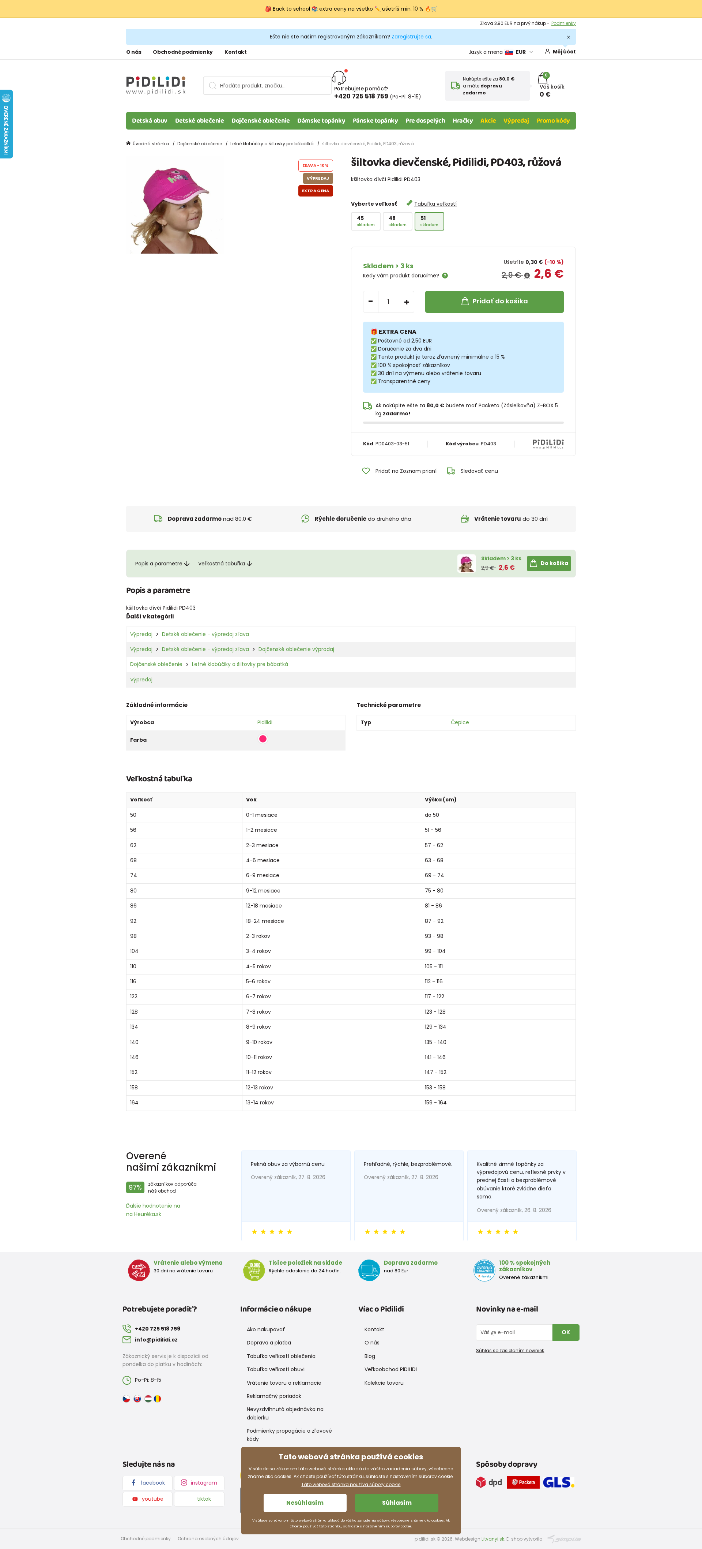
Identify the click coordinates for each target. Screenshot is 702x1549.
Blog (370, 1356)
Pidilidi (264, 722)
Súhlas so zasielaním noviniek (510, 1350)
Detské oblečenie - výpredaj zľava (205, 634)
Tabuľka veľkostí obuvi (276, 1369)
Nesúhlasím (305, 1503)
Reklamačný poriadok (274, 1396)
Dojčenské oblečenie (260, 121)
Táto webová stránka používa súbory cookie (350, 1484)
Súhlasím (397, 1503)
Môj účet (564, 51)
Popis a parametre (158, 563)
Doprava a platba (269, 1342)
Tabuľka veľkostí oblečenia (281, 1356)
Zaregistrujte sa (411, 36)
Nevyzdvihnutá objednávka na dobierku (285, 1413)
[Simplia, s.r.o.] (564, 1538)
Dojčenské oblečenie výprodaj (296, 649)
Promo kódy (553, 121)
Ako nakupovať (266, 1329)
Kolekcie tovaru (384, 1383)
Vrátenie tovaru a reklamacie (284, 1383)
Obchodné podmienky (183, 52)
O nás (133, 52)
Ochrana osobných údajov (208, 1538)
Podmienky (563, 23)
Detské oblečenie (199, 121)
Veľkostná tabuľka (221, 563)
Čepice (460, 722)
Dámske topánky (321, 121)
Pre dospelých (425, 121)
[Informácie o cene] (527, 275)
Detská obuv (149, 121)
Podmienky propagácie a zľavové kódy (289, 1435)
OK (566, 1332)
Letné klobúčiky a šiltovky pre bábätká (272, 144)
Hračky (463, 121)
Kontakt (235, 52)
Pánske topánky (375, 121)
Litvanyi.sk (493, 1539)
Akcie (488, 121)
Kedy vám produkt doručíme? (401, 275)
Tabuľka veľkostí (435, 203)
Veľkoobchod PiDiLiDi (391, 1369)
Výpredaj (516, 121)
